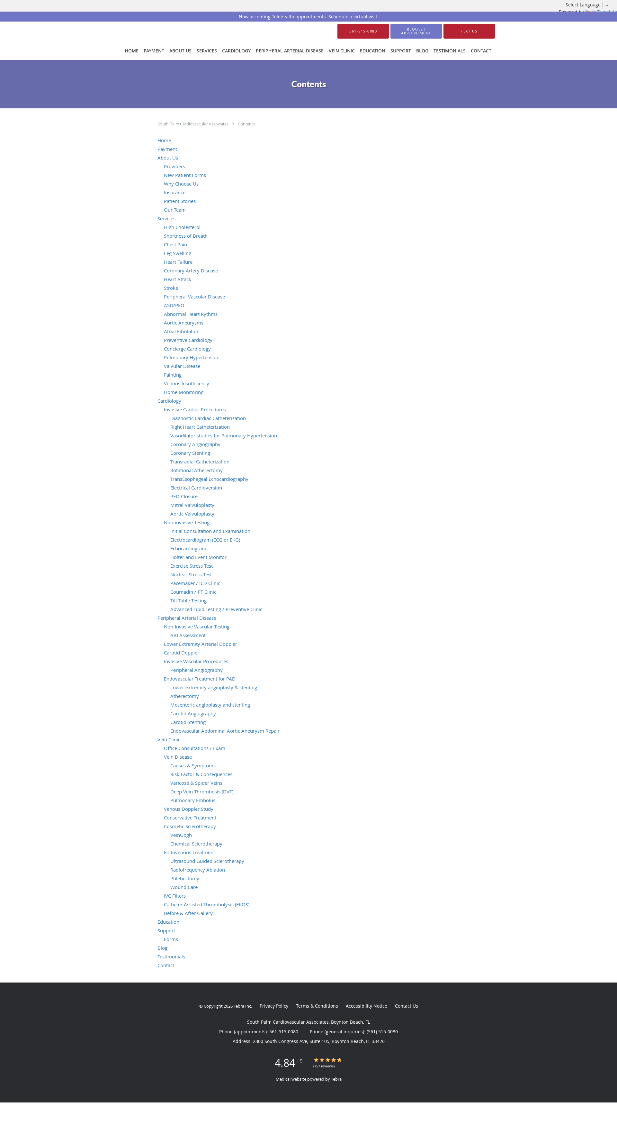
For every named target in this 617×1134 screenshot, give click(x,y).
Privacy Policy (274, 1006)
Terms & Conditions (317, 1006)
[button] (416, 31)
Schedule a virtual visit (352, 17)
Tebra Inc (242, 1006)
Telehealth (283, 17)
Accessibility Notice (366, 1006)
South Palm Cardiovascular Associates (193, 124)
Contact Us (406, 1006)
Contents (246, 124)
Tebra (336, 1079)
